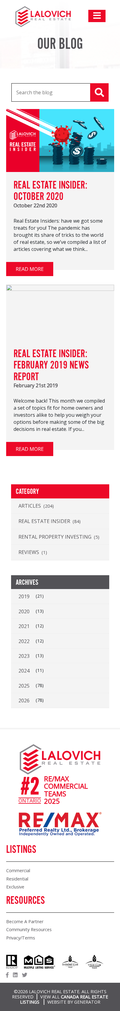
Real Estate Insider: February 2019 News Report (51, 365)
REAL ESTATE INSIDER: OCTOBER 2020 (50, 191)
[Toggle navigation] (97, 16)
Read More (30, 269)
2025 (24, 685)
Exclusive (15, 887)
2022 (24, 641)
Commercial (18, 870)
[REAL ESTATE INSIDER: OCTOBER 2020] (60, 170)
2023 (24, 656)
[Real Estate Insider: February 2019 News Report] (60, 289)
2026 (24, 700)
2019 (24, 596)
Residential (17, 879)
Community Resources (29, 929)
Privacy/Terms (20, 938)
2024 (24, 670)
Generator (87, 1002)
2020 (24, 611)
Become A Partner (24, 921)
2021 (24, 626)
